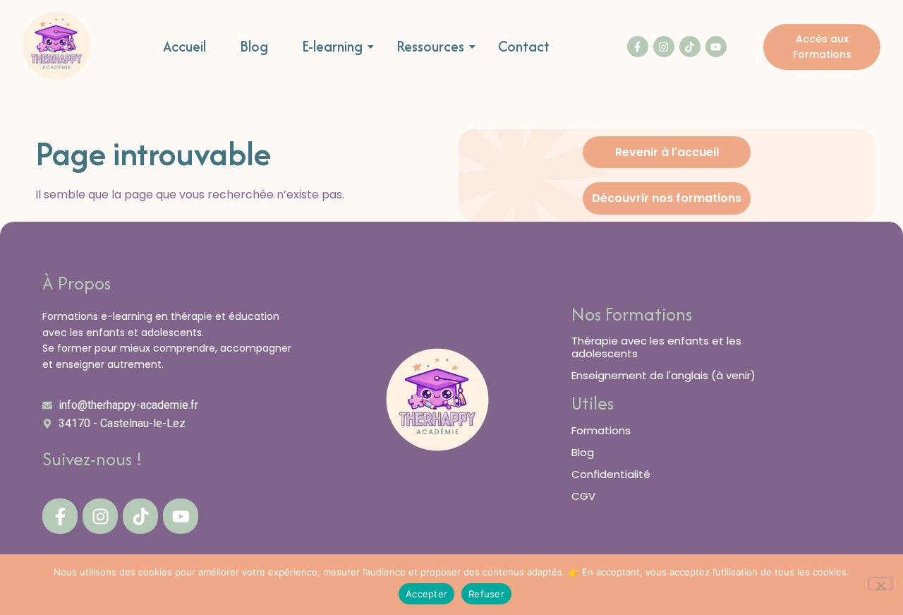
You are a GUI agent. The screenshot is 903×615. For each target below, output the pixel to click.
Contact (524, 46)
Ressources (430, 46)
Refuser (486, 593)
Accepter (426, 593)
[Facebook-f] (637, 46)
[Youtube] (716, 46)
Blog (254, 46)
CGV (583, 496)
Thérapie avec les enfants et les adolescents (656, 347)
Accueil (184, 46)
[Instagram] (663, 46)
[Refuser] (880, 584)
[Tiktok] (690, 46)
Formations (601, 430)
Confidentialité (610, 474)
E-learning (332, 46)
